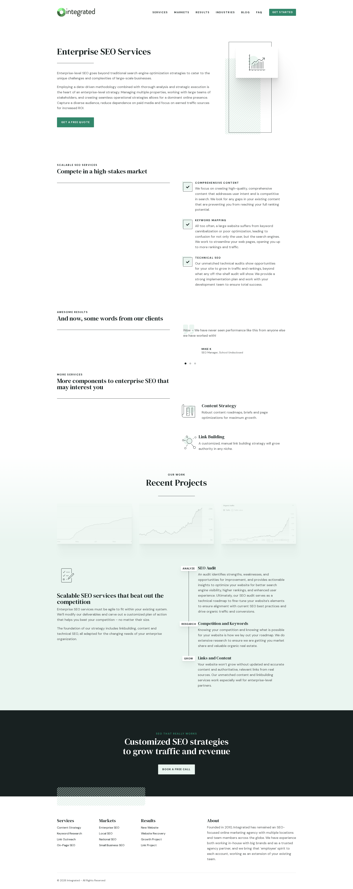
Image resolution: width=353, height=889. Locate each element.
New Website (149, 827)
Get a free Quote (75, 122)
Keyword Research (69, 833)
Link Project (149, 845)
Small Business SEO (111, 845)
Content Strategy (69, 827)
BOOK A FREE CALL (176, 769)
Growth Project (151, 839)
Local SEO (106, 833)
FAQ (259, 12)
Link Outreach (66, 839)
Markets (181, 12)
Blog (245, 12)
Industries (225, 12)
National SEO (107, 839)
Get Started (282, 12)
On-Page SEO (66, 845)
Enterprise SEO (109, 827)
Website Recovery (153, 833)
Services (160, 12)
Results (203, 12)
